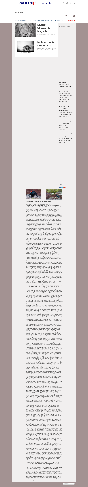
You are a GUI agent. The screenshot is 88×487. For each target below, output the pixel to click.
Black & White (70, 89)
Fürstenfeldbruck (63, 114)
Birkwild (64, 89)
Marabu (67, 138)
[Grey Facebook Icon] (63, 3)
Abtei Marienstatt (63, 84)
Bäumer (69, 91)
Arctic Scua (65, 86)
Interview (61, 121)
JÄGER (60, 123)
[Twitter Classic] (62, 187)
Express (61, 104)
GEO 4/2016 (69, 114)
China (60, 95)
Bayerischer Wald (69, 88)
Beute (60, 89)
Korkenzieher (62, 129)
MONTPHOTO (62, 138)
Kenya (66, 127)
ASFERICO (65, 82)
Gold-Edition (70, 118)
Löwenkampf (68, 136)
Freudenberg (70, 112)
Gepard (60, 116)
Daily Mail (61, 97)
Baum (63, 88)
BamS (60, 88)
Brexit (65, 91)
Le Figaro (71, 133)
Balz (70, 86)
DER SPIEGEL (69, 95)
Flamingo (65, 108)
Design (65, 97)
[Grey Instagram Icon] (74, 3)
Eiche (68, 99)
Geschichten (66, 116)
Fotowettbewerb (62, 112)
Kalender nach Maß (67, 123)
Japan (65, 121)
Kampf (60, 125)
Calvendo (61, 93)
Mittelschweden (67, 140)
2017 (60, 82)
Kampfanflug (65, 125)
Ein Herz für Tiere (63, 101)
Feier (70, 104)
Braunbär (61, 91)
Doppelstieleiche (62, 99)
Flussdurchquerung (63, 110)
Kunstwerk (61, 133)
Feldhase (65, 106)
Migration (61, 140)
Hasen (60, 119)
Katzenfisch (61, 127)
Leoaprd (61, 134)
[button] (74, 16)
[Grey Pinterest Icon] (70, 3)
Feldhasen (70, 106)
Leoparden (66, 134)
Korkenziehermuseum (64, 131)
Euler (69, 103)
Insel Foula (68, 119)
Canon (65, 93)
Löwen (70, 134)
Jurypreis (69, 121)
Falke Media (65, 104)
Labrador (66, 133)
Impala (64, 119)
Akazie (69, 84)
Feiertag (61, 106)
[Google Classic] (64, 187)
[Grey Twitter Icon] (66, 3)
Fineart (60, 108)
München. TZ (62, 142)
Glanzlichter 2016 (63, 118)
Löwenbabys (62, 136)
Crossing (64, 95)
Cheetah (69, 93)
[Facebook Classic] (60, 187)
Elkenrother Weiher (63, 103)
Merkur (71, 138)
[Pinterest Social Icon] (65, 187)
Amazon (61, 86)
